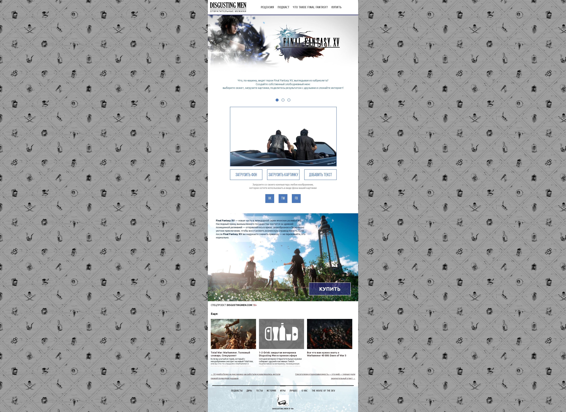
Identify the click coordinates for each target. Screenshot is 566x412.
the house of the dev (323, 390)
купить (336, 7)
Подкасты (236, 390)
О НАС (305, 390)
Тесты (259, 390)
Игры (283, 390)
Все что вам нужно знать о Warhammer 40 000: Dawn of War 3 (326, 354)
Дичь (249, 390)
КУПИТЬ (329, 289)
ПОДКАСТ (283, 7)
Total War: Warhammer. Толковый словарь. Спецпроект (230, 354)
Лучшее (293, 390)
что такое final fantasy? (310, 7)
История (271, 390)
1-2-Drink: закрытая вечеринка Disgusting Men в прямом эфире (278, 354)
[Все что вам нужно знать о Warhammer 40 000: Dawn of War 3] (329, 334)
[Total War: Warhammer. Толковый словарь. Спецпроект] (233, 334)
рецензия (267, 7)
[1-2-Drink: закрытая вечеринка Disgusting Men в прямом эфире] (281, 334)
